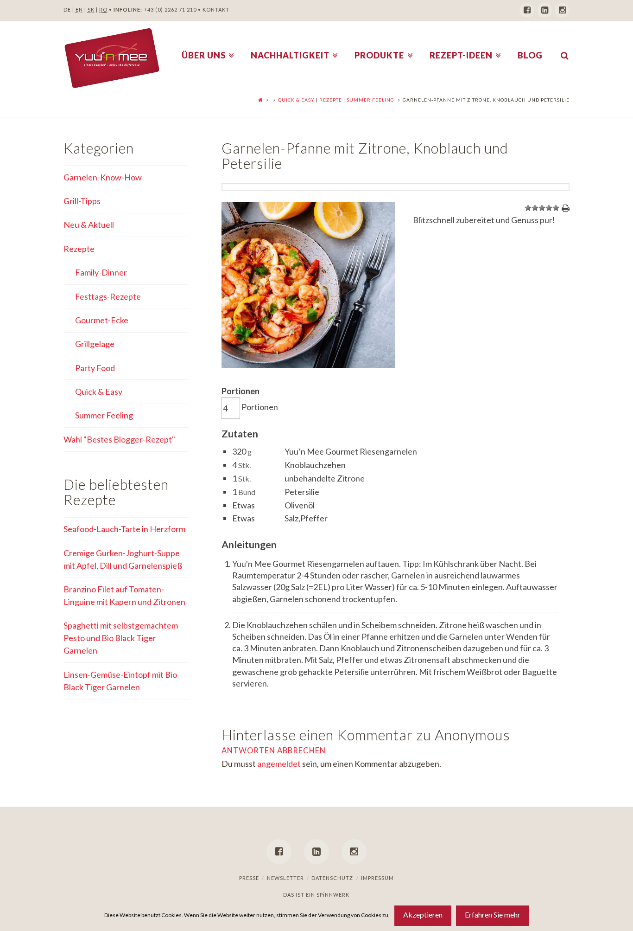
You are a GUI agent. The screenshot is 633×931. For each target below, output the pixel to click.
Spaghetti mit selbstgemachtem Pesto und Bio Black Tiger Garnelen (120, 637)
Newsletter (285, 878)
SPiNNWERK (332, 895)
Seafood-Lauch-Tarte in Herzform (124, 529)
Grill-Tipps (82, 201)
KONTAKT (216, 9)
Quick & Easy (296, 100)
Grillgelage (94, 344)
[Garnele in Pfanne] (309, 365)
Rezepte (330, 100)
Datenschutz (332, 878)
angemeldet (279, 763)
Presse (249, 878)
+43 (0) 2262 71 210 (170, 9)
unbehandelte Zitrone (325, 478)
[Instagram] (562, 10)
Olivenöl (300, 505)
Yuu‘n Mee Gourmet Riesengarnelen (351, 451)
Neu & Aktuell (88, 224)
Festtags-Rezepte (108, 296)
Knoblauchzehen (315, 465)
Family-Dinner (101, 272)
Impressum (377, 878)
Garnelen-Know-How (102, 177)
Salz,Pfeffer (306, 518)
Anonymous (472, 735)
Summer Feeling (370, 100)
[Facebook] (526, 10)
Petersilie (302, 492)
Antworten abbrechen (274, 750)
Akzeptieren (423, 914)
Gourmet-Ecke (101, 320)
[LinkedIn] (544, 10)
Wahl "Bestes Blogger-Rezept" (119, 439)
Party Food (95, 368)
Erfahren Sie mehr (492, 914)
